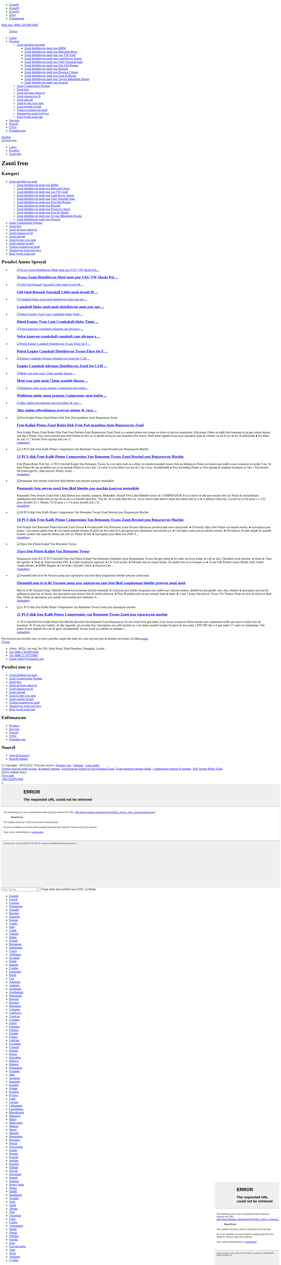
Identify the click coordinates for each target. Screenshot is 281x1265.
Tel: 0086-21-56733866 (23, 655)
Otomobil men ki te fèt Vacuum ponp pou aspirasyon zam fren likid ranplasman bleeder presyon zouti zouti (101, 583)
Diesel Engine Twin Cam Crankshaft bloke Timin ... (57, 322)
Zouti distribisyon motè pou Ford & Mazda (50, 75)
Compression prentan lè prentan (172, 768)
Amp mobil (92, 765)
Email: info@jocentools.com (26, 658)
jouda (20, 442)
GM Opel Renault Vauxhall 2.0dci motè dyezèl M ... (57, 292)
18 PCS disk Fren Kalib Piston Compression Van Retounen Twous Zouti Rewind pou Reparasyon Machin (100, 520)
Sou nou (14, 120)
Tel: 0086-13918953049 (23, 652)
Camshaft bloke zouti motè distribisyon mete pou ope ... (60, 307)
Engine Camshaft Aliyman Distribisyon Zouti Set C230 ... (62, 366)
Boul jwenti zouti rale (30, 117)
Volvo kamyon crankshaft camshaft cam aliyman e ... (58, 336)
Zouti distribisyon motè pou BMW (45, 48)
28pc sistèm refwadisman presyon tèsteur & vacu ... (57, 410)
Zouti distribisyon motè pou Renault (46, 68)
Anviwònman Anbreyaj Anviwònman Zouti (87, 768)
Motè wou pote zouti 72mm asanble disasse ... (52, 381)
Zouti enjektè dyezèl (29, 106)
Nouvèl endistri (18, 758)
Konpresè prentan (49, 768)
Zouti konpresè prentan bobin (133, 768)
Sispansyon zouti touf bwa (33, 113)
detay (27, 442)
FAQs (12, 127)
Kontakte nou (17, 130)
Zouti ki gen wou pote (30, 103)
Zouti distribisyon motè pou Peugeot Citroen (51, 72)
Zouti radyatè (25, 99)
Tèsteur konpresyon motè (32, 110)
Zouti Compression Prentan (33, 86)
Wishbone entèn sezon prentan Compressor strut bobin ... (62, 395)
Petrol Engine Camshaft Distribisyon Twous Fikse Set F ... (62, 351)
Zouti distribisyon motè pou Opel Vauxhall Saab (53, 62)
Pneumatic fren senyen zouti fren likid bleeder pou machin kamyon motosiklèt (78, 488)
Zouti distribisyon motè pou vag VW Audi (50, 55)
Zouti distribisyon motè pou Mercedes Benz (50, 51)
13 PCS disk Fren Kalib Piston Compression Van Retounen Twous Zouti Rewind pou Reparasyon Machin (100, 457)
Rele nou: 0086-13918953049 (20, 25)
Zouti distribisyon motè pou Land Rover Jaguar (53, 58)
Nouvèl (13, 123)
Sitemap (78, 765)
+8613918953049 (12, 779)
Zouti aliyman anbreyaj (31, 92)
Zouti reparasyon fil (29, 96)
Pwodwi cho (63, 765)
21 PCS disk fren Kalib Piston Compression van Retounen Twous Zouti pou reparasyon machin (92, 614)
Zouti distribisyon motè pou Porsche (46, 82)
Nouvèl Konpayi (19, 755)
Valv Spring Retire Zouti (207, 768)
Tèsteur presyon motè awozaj (19, 768)
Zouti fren (23, 89)
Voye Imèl (8, 775)
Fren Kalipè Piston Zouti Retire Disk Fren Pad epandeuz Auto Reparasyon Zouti (80, 425)
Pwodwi (14, 41)
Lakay (13, 38)
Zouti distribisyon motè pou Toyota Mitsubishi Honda (56, 79)
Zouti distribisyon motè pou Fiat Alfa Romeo (51, 65)
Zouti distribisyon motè (31, 44)
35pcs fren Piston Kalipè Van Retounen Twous (53, 551)
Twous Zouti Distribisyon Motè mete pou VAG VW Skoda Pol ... (67, 277)
